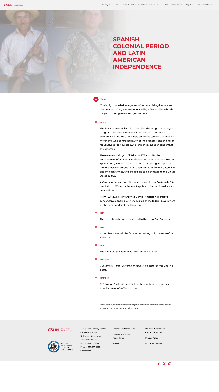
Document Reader (154, 343)
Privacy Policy (151, 338)
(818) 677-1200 (93, 347)
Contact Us (85, 351)
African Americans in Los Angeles (179, 5)
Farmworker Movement (205, 5)
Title (116, 343)
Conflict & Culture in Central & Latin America (141, 5)
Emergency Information (124, 329)
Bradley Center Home (111, 5)
